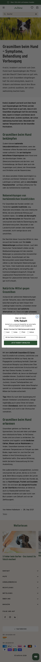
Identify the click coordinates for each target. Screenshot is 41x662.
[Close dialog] (37, 316)
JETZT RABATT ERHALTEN (20, 343)
